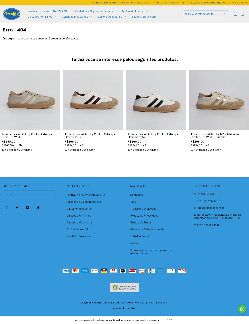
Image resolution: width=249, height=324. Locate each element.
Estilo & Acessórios (110, 16)
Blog (133, 201)
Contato (135, 243)
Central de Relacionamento (147, 229)
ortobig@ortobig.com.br (209, 207)
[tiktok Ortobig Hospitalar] (38, 207)
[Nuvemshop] (124, 308)
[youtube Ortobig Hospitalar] (28, 207)
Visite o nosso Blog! (206, 225)
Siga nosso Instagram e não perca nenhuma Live (151, 252)
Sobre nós (136, 195)
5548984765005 (205, 194)
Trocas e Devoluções (143, 208)
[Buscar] (225, 14)
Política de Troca (140, 222)
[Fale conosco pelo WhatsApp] (242, 309)
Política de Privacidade (144, 215)
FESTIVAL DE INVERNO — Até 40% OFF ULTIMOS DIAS (112, 2)
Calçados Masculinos (75, 16)
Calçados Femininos (40, 16)
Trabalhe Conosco (141, 236)
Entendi (168, 320)
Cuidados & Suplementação (92, 11)
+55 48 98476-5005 (207, 201)
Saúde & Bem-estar (144, 16)
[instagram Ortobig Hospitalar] (7, 207)
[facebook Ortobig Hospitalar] (17, 207)
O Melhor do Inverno (132, 11)
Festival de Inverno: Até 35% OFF (48, 11)
